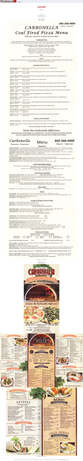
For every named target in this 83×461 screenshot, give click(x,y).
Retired (19, 2)
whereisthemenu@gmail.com (62, 459)
